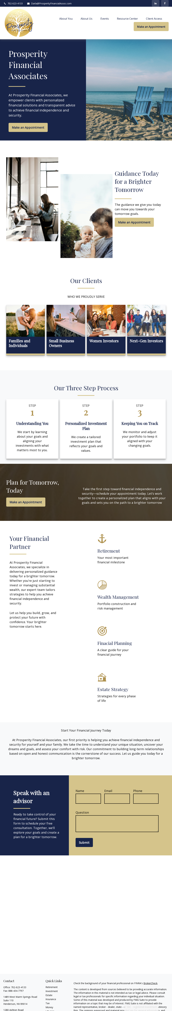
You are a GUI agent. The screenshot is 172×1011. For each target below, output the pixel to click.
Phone (137, 791)
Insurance (51, 999)
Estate (49, 995)
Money (49, 1007)
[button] (66, 18)
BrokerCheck (150, 983)
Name (80, 791)
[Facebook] (165, 3)
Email (108, 791)
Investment (52, 991)
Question (82, 812)
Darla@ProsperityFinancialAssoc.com (51, 3)
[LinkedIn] (155, 3)
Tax (48, 1003)
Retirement (52, 987)
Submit (84, 842)
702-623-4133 (15, 3)
